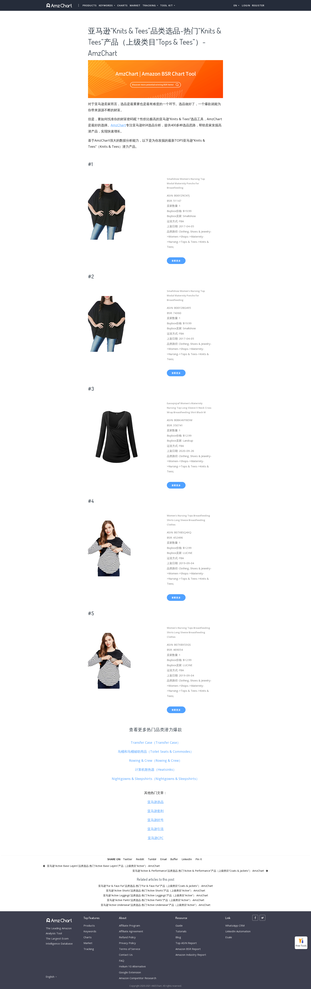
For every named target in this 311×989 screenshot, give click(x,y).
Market (135, 5)
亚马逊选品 (155, 802)
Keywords (90, 931)
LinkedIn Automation (238, 931)
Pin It (198, 859)
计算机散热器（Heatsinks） (155, 769)
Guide (179, 925)
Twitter (127, 859)
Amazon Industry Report (190, 954)
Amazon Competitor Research (137, 978)
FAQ (121, 960)
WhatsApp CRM (235, 925)
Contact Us (126, 954)
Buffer (174, 859)
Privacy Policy (127, 943)
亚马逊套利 (155, 811)
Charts (122, 5)
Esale (228, 937)
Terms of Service (129, 949)
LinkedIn (187, 859)
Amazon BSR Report (188, 949)
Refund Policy (127, 937)
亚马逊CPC (155, 838)
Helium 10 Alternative (132, 966)
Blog (178, 937)
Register (258, 5)
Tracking (89, 949)
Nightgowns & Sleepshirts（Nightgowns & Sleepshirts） (155, 778)
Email (163, 859)
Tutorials (180, 931)
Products (90, 5)
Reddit (140, 859)
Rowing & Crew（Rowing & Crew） (155, 760)
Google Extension (130, 972)
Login (246, 5)
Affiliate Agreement (131, 931)
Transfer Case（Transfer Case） (155, 742)
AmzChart (118, 125)
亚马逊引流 (155, 829)
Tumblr (152, 859)
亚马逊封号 (155, 820)
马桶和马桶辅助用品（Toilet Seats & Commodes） (155, 751)
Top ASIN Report (186, 943)
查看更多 (176, 260)
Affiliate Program (129, 925)
